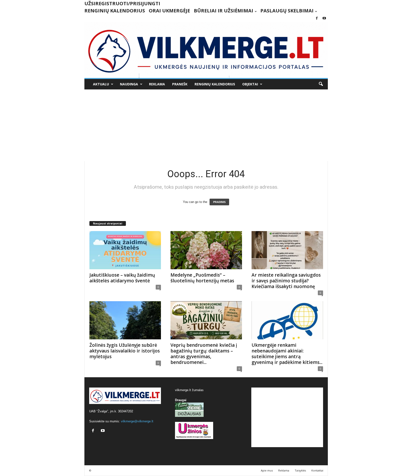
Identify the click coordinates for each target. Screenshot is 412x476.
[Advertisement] (206, 125)
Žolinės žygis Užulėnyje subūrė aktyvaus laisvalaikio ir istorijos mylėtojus (124, 351)
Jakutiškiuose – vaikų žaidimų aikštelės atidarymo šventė (122, 278)
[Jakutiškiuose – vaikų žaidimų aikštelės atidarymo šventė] (125, 250)
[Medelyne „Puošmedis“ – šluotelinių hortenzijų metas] (206, 250)
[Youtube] (324, 18)
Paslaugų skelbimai (287, 10)
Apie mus (267, 470)
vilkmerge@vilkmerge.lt (137, 421)
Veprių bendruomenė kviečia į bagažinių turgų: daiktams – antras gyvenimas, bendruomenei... (203, 353)
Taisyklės (300, 470)
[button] (320, 84)
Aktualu (101, 84)
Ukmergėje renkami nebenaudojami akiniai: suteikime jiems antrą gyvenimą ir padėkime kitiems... (287, 353)
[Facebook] (317, 18)
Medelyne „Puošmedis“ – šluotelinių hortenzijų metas (202, 278)
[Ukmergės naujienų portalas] (206, 50)
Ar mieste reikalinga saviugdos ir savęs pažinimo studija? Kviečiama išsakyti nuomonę (286, 281)
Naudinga (129, 84)
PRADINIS (219, 202)
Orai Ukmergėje (169, 10)
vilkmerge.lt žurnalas (189, 390)
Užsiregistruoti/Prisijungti (122, 3)
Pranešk (179, 84)
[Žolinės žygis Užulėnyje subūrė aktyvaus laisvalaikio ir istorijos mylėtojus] (125, 320)
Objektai (250, 84)
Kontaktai (317, 470)
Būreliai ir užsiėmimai (223, 10)
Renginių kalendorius (114, 10)
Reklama (157, 84)
